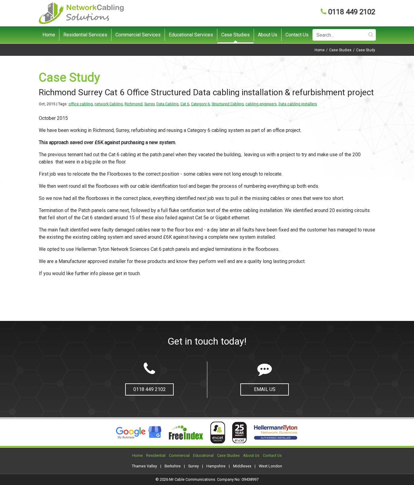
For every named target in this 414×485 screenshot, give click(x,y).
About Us (267, 35)
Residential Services (85, 35)
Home (48, 35)
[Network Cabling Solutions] (81, 13)
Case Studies (235, 35)
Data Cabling (167, 104)
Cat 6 (184, 104)
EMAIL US (264, 389)
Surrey (149, 104)
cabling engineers (261, 104)
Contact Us (297, 35)
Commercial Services (138, 35)
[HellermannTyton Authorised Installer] (275, 432)
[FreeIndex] (185, 432)
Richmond (133, 104)
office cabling (80, 104)
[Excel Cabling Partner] (217, 432)
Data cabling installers (298, 104)
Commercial (179, 455)
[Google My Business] (140, 432)
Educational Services (191, 35)
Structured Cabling (228, 104)
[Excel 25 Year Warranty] (240, 432)
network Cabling (109, 104)
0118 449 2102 (351, 12)
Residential (155, 455)
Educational (203, 455)
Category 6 (200, 104)
